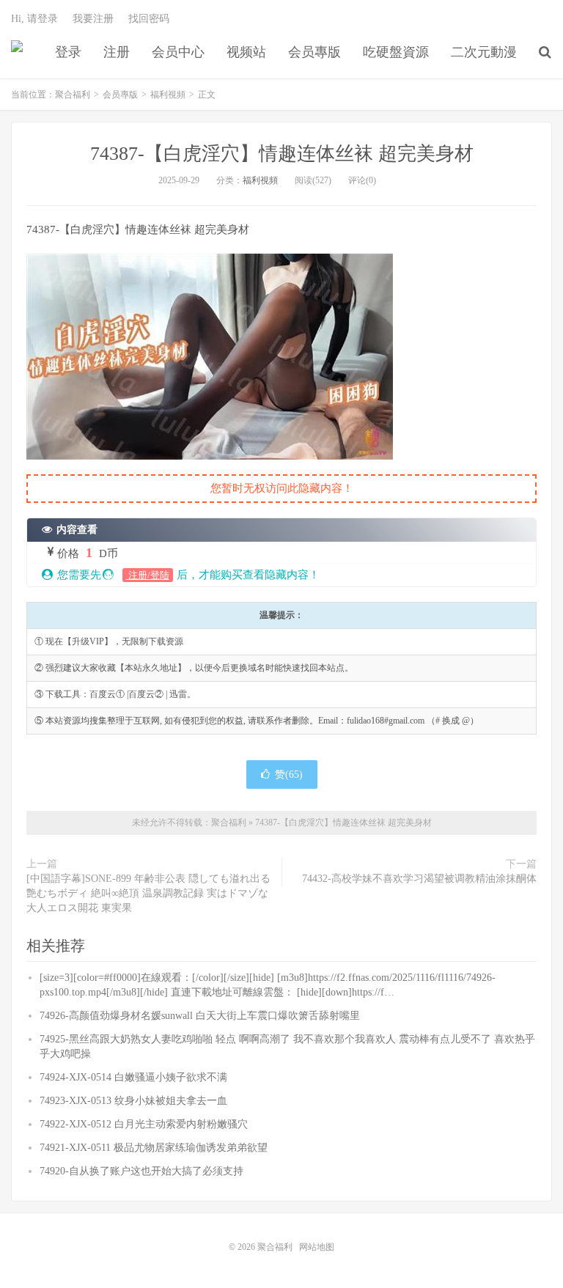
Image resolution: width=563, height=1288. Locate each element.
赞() (289, 774)
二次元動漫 (484, 52)
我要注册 (93, 18)
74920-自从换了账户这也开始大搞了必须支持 (141, 1171)
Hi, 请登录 (34, 18)
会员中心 (178, 52)
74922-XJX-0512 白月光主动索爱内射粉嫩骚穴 (144, 1124)
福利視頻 (167, 94)
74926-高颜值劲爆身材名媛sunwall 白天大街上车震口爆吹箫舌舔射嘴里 (200, 1015)
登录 (68, 52)
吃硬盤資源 (396, 52)
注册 (116, 52)
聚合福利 (17, 52)
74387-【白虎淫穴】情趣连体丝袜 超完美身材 (282, 153)
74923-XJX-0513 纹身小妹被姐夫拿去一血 (133, 1100)
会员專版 (314, 52)
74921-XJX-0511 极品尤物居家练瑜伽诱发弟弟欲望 (154, 1147)
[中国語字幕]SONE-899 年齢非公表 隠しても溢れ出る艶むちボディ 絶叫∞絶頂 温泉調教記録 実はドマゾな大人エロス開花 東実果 (148, 893)
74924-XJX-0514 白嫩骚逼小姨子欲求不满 (133, 1077)
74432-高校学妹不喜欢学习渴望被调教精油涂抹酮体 (419, 878)
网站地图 (316, 1247)
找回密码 (148, 18)
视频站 (246, 52)
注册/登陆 (147, 575)
